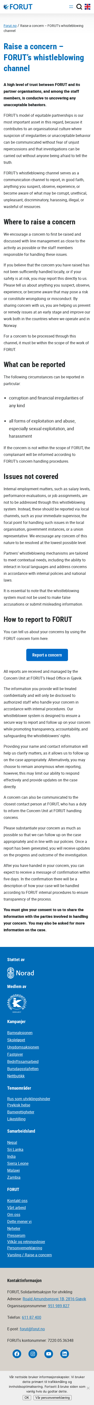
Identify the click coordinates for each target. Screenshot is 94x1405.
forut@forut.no (32, 1328)
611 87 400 (31, 1317)
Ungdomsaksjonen (23, 1047)
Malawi (13, 1170)
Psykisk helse (18, 1105)
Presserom (16, 1235)
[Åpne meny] (71, 7)
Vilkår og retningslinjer (26, 1241)
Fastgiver (15, 1054)
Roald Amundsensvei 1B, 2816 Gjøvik (54, 1298)
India (11, 1156)
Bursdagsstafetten (23, 1068)
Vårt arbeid (16, 1207)
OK (27, 1397)
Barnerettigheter (20, 1112)
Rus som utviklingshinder (28, 1098)
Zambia (13, 1177)
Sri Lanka (15, 1149)
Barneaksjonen (20, 1032)
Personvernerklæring (24, 1248)
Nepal (12, 1142)
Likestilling (16, 1119)
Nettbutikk (16, 1076)
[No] (88, 1388)
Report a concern (47, 654)
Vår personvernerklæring (52, 1397)
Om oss (13, 1214)
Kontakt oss (17, 1200)
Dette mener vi (19, 1221)
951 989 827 (58, 1305)
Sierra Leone (17, 1163)
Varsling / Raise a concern (29, 1255)
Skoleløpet (16, 1040)
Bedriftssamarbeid (23, 1061)
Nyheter (13, 1228)
